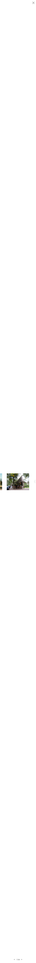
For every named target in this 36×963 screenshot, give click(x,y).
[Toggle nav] (33, 3)
